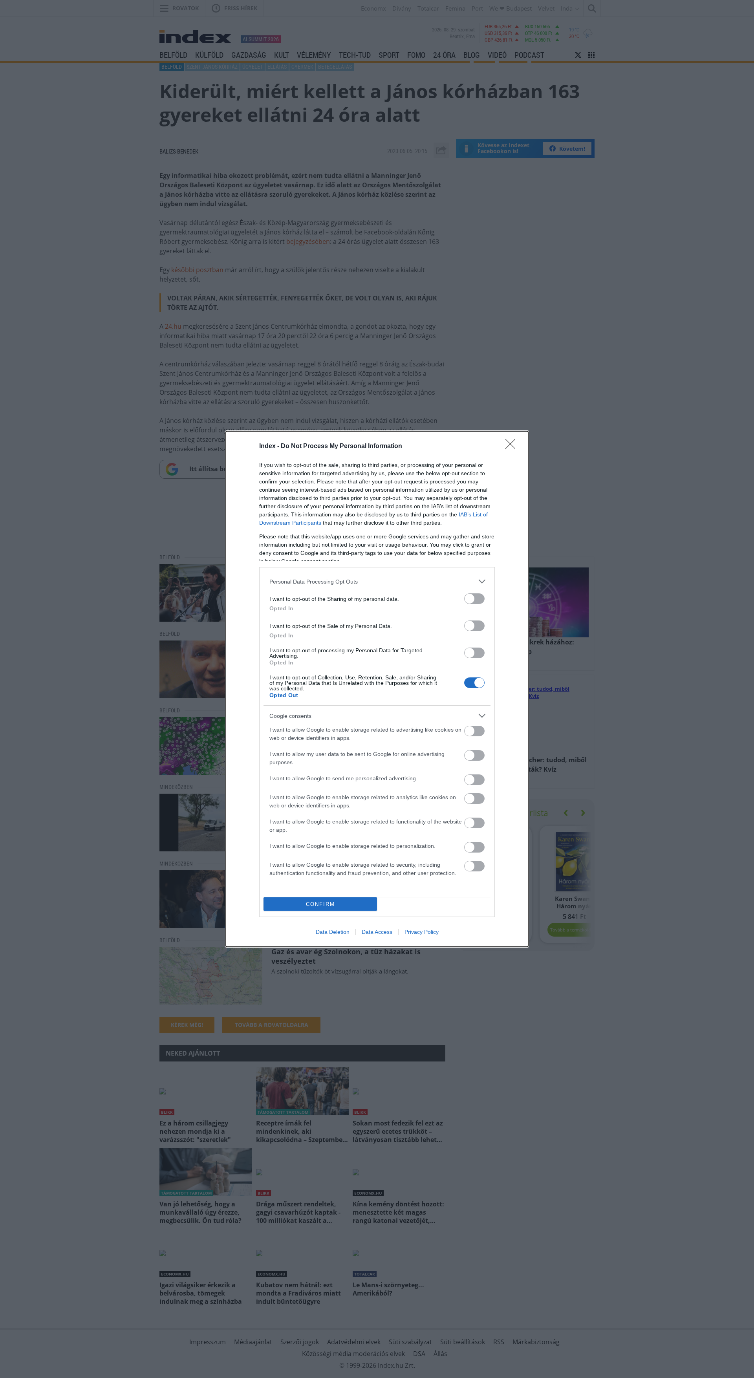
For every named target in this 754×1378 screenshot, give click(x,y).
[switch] (474, 598)
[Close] (512, 446)
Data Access (377, 932)
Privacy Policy (421, 932)
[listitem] (377, 581)
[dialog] (377, 689)
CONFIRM (320, 904)
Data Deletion (333, 932)
